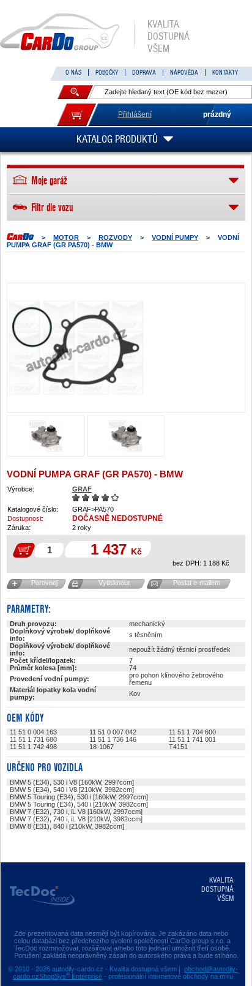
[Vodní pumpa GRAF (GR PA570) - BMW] (75, 347)
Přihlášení (135, 114)
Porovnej (44, 582)
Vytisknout (114, 582)
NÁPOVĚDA (184, 73)
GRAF (82, 489)
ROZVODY (115, 237)
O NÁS (73, 73)
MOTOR (66, 237)
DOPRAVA (144, 73)
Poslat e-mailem (196, 582)
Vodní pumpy (175, 237)
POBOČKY (106, 73)
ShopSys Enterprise (70, 976)
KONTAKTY (225, 73)
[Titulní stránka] (20, 236)
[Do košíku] (76, 114)
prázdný (217, 114)
